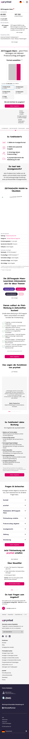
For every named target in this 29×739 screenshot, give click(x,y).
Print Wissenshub (6, 673)
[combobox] (21, 2)
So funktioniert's (5, 128)
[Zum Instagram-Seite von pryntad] (6, 636)
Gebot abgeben (14, 132)
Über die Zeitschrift (13, 128)
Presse (3, 679)
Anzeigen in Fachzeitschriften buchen (11, 660)
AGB (3, 717)
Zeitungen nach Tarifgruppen (9, 667)
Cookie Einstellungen (6, 723)
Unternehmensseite (7, 675)
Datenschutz (5, 719)
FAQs (3, 645)
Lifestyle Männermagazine (13, 238)
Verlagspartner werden (8, 647)
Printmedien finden (14, 584)
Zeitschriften (10, 614)
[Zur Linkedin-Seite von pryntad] (9, 636)
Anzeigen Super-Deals (7, 653)
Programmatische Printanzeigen (10, 662)
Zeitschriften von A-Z (7, 664)
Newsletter (5, 677)
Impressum (4, 721)
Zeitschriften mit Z (18, 614)
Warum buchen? (21, 128)
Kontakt (4, 642)
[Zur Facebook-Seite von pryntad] (3, 636)
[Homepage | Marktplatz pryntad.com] (6, 2)
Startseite (4, 614)
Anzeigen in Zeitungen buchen (10, 655)
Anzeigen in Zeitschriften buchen (10, 657)
